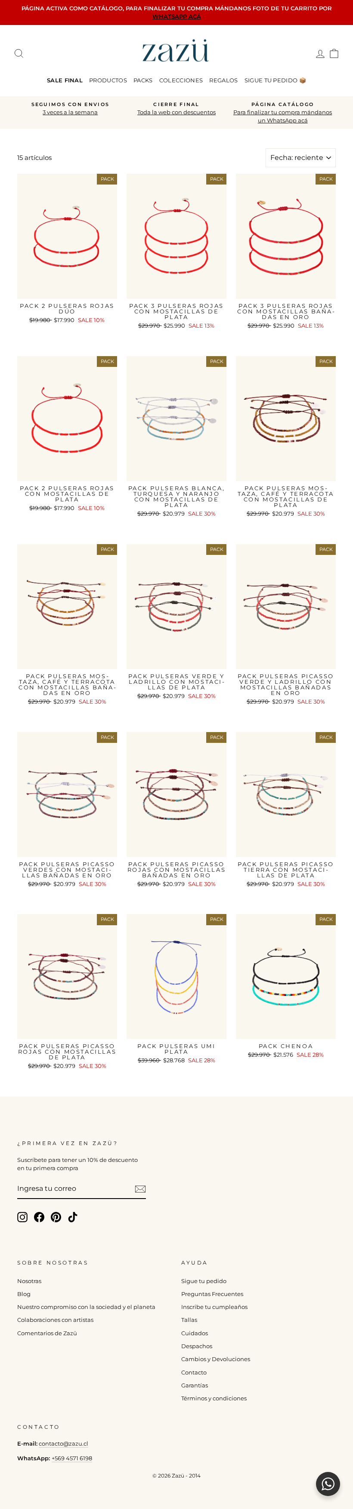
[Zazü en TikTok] (73, 1217)
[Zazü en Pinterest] (56, 1217)
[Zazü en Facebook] (39, 1217)
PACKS (143, 80)
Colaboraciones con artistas (55, 1320)
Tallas (189, 1320)
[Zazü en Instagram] (22, 1217)
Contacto (194, 1372)
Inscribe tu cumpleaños (214, 1307)
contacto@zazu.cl (63, 1443)
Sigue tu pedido (203, 1281)
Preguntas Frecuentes (212, 1294)
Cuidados (194, 1333)
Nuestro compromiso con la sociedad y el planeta (86, 1307)
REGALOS (223, 80)
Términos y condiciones (214, 1398)
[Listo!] (140, 1189)
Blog (24, 1294)
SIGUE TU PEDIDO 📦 (276, 80)
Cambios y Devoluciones (215, 1359)
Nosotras (29, 1281)
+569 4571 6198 (72, 1458)
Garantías (194, 1385)
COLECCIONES (181, 80)
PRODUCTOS (108, 80)
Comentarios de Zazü (47, 1333)
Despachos (196, 1346)
